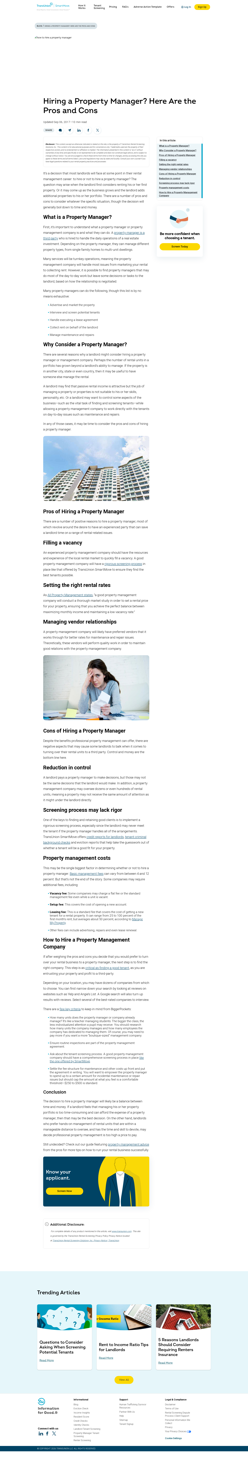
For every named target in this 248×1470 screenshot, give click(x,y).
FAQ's (125, 7)
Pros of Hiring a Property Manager (177, 155)
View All (124, 1380)
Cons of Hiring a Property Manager (177, 173)
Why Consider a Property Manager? (177, 150)
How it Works (82, 6)
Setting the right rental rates (173, 164)
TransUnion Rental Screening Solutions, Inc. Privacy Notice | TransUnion (86, 1240)
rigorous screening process (123, 564)
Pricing (113, 7)
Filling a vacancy (168, 159)
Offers (170, 7)
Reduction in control (169, 178)
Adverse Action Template (148, 7)
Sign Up (202, 7)
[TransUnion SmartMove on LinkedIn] (41, 1433)
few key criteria (70, 1009)
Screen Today (180, 246)
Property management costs (174, 187)
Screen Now (64, 1191)
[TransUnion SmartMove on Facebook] (47, 1433)
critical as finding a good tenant (107, 968)
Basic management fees (86, 873)
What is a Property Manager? (174, 145)
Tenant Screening (99, 6)
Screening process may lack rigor (177, 183)
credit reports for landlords (105, 837)
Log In (187, 7)
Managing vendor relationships (175, 169)
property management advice (128, 1144)
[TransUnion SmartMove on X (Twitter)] (54, 1433)
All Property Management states (70, 595)
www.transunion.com (121, 1231)
